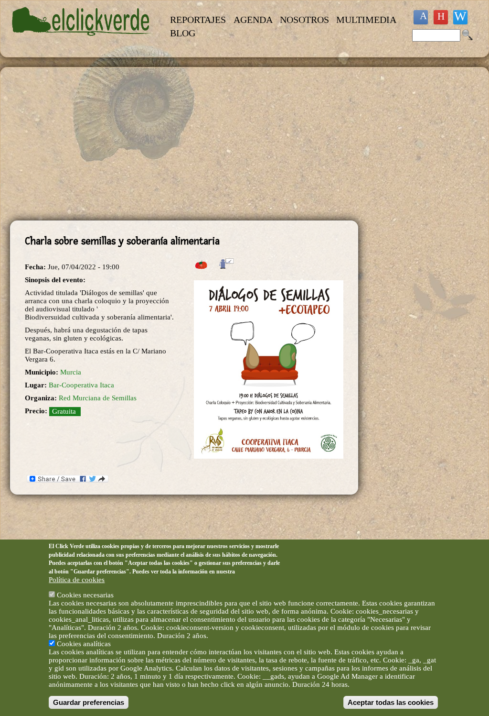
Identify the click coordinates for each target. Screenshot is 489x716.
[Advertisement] (184, 144)
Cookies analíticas (84, 644)
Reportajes (198, 19)
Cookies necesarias (85, 595)
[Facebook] (421, 17)
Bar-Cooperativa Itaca (81, 385)
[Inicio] (82, 41)
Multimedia (366, 19)
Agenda (253, 19)
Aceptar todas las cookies (391, 702)
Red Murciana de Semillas (98, 398)
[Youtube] (441, 17)
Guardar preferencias (88, 702)
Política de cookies (77, 580)
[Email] (460, 17)
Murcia (70, 372)
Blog (182, 33)
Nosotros (304, 19)
